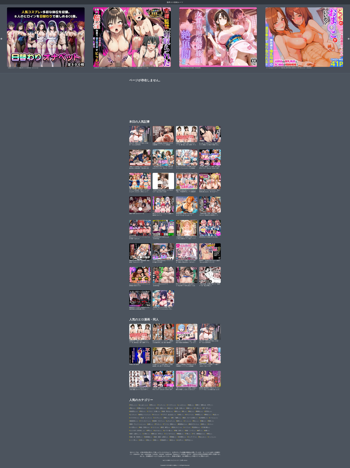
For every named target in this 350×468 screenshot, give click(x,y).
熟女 (191, 411)
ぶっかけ (182, 405)
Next (349, 39)
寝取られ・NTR (157, 433)
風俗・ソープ (190, 430)
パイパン (155, 427)
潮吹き (208, 414)
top (163, 460)
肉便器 (199, 414)
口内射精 (204, 417)
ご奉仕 (146, 433)
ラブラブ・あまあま (169, 414)
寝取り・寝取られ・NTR (204, 405)
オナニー (190, 414)
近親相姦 (148, 437)
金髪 (150, 424)
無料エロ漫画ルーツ (175, 2)
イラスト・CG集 (154, 411)
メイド (187, 427)
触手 (200, 430)
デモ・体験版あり (199, 433)
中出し (133, 405)
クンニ (187, 421)
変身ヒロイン (177, 427)
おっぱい (143, 405)
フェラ (161, 405)
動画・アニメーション (138, 424)
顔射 (203, 424)
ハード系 (133, 440)
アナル (151, 408)
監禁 (179, 421)
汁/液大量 (206, 427)
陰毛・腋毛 (165, 427)
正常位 (208, 411)
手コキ (158, 424)
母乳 (209, 433)
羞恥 (167, 417)
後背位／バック (145, 414)
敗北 (172, 440)
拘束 (189, 408)
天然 (142, 440)
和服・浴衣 (179, 430)
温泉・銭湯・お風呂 (161, 437)
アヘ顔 (197, 408)
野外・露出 (161, 408)
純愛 (207, 430)
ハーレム (214, 417)
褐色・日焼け (145, 427)
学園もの (142, 408)
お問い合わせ (184, 460)
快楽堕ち (134, 411)
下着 (188, 433)
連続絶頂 (134, 421)
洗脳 (203, 421)
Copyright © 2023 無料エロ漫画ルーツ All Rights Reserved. (175, 465)
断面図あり (182, 424)
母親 (156, 440)
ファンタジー (145, 421)
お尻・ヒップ (146, 417)
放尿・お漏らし (135, 433)
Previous (1, 39)
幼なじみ (202, 437)
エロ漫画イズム (169, 460)
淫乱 (149, 440)
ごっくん (212, 437)
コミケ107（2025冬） (137, 430)
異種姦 (173, 437)
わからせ (158, 430)
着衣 (177, 411)
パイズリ (172, 405)
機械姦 (180, 433)
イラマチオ (134, 417)
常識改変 (164, 440)
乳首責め (196, 427)
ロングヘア (192, 437)
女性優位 (182, 437)
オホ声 (180, 440)
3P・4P (207, 408)
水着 (181, 414)
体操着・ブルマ (159, 421)
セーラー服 (168, 430)
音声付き (189, 440)
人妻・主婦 (180, 408)
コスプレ (158, 417)
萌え (196, 421)
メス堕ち (133, 427)
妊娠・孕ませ (167, 411)
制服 (191, 405)
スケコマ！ (177, 460)
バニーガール (170, 433)
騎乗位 (199, 411)
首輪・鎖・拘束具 (136, 437)
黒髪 (211, 421)
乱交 (216, 414)
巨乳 (153, 405)
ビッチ (133, 414)
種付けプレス (194, 424)
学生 (143, 411)
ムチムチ (171, 421)
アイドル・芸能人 (170, 424)
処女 (170, 408)
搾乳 (149, 430)
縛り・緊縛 (176, 417)
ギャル (156, 414)
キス (210, 424)
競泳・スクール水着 (190, 417)
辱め (132, 408)
